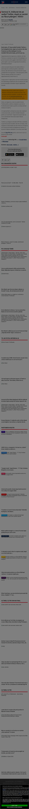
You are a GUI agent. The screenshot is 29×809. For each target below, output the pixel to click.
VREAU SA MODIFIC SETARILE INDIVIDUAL (14, 807)
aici (19, 793)
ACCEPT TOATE (14, 805)
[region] (14, 796)
